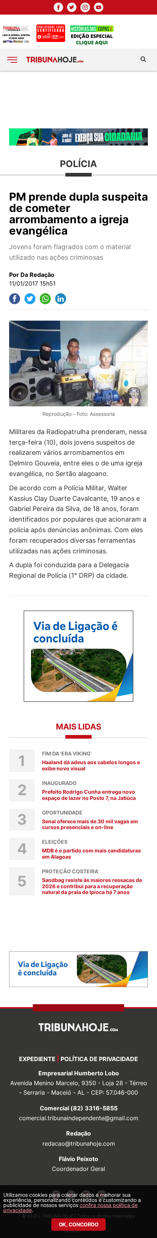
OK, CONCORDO (79, 1224)
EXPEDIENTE (37, 1059)
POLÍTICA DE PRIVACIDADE (99, 1059)
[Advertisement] (78, 99)
